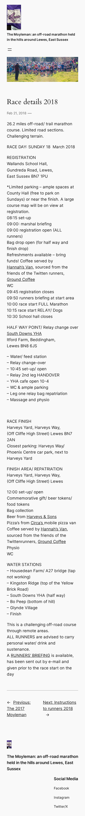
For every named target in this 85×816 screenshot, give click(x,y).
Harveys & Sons (42, 516)
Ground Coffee (21, 279)
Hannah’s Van (20, 267)
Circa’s (37, 522)
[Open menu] (10, 49)
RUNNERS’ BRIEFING (30, 655)
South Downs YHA (24, 333)
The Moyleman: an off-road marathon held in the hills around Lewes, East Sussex (42, 762)
